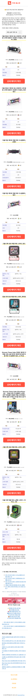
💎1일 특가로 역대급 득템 (14, 615)
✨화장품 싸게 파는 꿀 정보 (14, 608)
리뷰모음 (14, 683)
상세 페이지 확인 (14, 81)
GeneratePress (21, 695)
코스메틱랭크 (14, 679)
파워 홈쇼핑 (16, 3)
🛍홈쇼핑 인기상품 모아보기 (14, 613)
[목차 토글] (19, 32)
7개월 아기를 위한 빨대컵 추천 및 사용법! (15, 585)
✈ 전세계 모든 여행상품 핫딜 (14, 618)
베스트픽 (14, 687)
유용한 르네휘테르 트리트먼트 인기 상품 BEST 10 (14, 654)
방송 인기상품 (14, 675)
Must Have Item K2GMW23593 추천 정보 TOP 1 (14, 661)
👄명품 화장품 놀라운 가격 (14, 611)
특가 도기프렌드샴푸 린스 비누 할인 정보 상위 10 (13, 641)
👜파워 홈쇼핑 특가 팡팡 (14, 616)
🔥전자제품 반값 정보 (14, 610)
